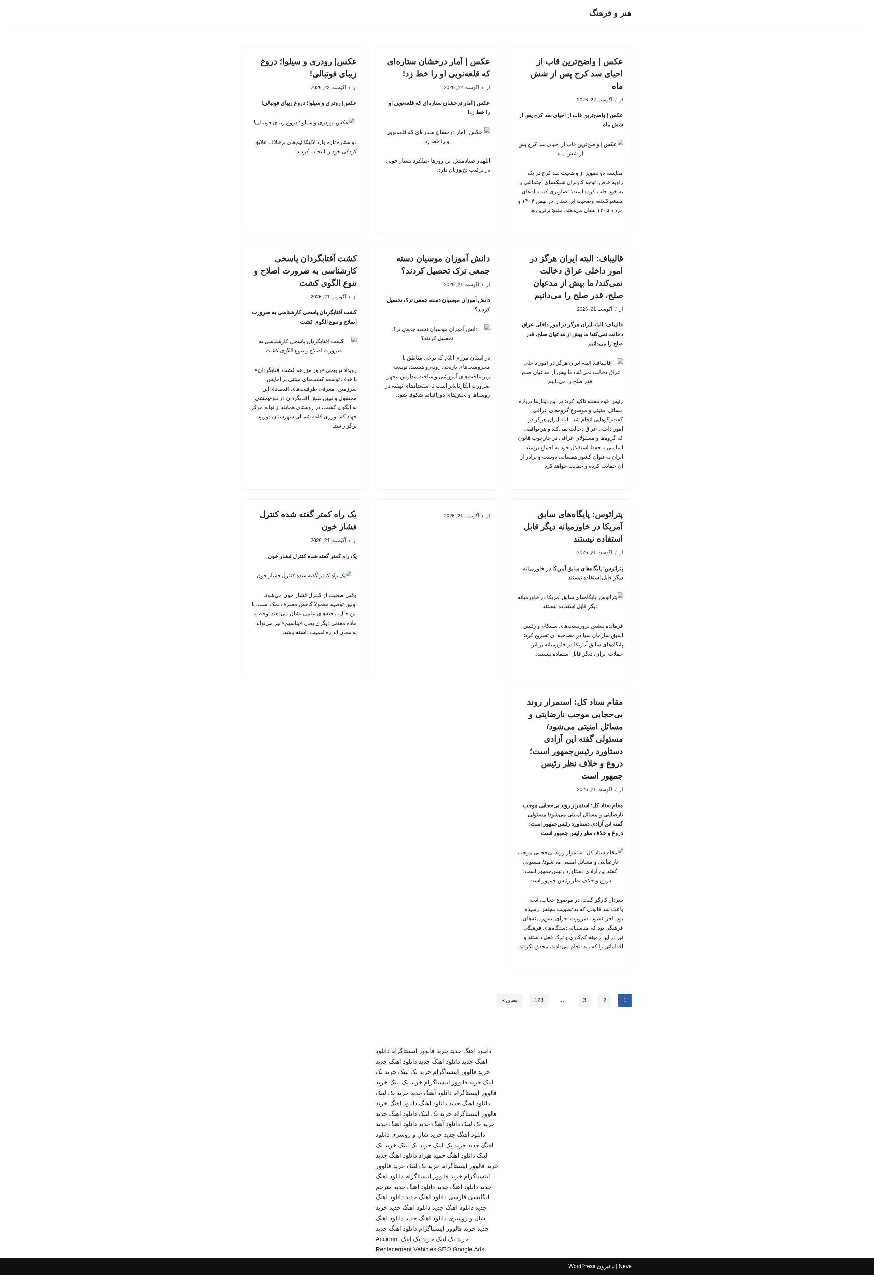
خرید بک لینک (414, 1071)
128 (539, 1000)
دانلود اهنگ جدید (470, 1051)
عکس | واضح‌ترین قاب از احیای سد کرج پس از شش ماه (577, 73)
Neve (625, 1266)
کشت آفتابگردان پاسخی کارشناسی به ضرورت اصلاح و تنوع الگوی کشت (305, 271)
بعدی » (509, 1000)
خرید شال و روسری (416, 1134)
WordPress (581, 1266)
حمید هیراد (432, 1155)
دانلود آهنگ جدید (431, 1093)
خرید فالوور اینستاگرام (419, 1051)
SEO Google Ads (461, 1249)
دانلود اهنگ (433, 1103)
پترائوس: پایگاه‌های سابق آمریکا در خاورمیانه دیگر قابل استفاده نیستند (573, 526)
